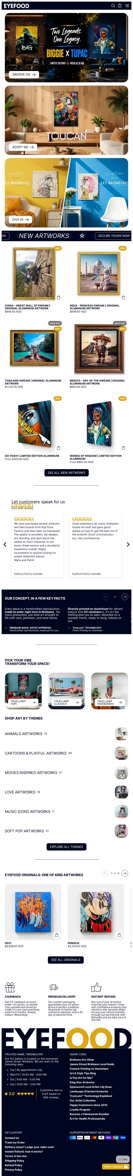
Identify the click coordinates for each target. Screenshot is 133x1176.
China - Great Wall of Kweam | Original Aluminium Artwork (34, 278)
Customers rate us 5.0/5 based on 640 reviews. (51, 1093)
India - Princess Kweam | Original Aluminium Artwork (98, 278)
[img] (68, 505)
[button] (113, 5)
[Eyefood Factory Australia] (16, 5)
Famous (96, 917)
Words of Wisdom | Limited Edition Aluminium (98, 429)
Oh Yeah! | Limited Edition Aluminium (34, 429)
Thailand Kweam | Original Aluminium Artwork (34, 353)
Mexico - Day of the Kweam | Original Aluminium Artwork (98, 353)
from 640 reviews (22, 508)
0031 (33, 917)
